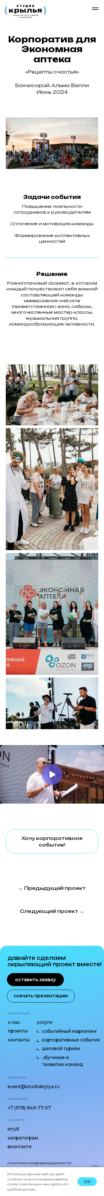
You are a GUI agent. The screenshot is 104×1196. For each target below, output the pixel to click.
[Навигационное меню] (95, 8)
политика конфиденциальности (39, 1163)
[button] (52, 841)
